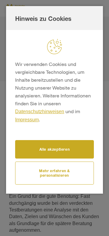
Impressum (27, 119)
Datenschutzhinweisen (39, 111)
